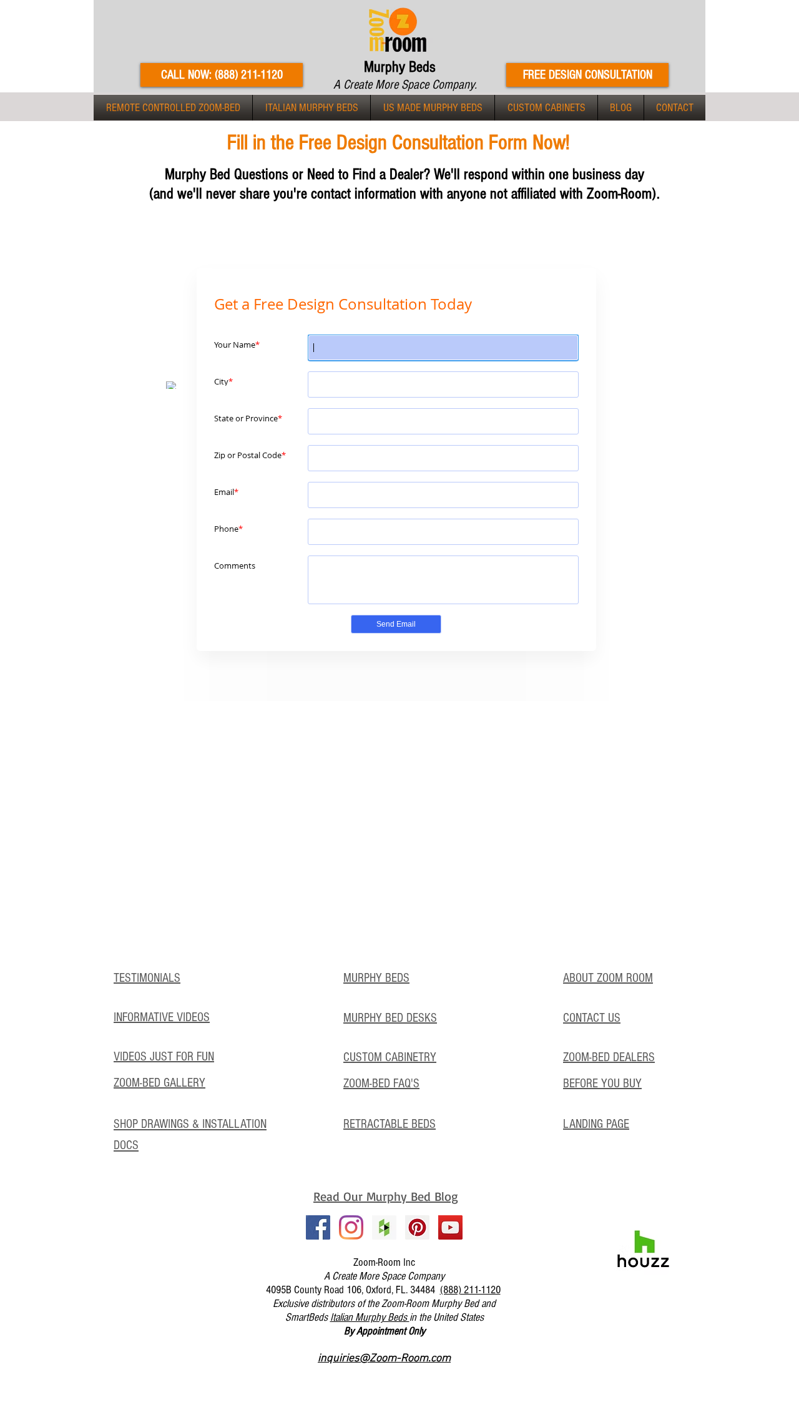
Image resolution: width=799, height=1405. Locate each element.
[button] (173, 107)
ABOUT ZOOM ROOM (608, 978)
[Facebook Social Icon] (318, 1227)
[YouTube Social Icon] (450, 1227)
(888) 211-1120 (470, 1289)
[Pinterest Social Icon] (417, 1227)
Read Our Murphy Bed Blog (385, 1196)
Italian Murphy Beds (369, 1317)
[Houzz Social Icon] (384, 1227)
